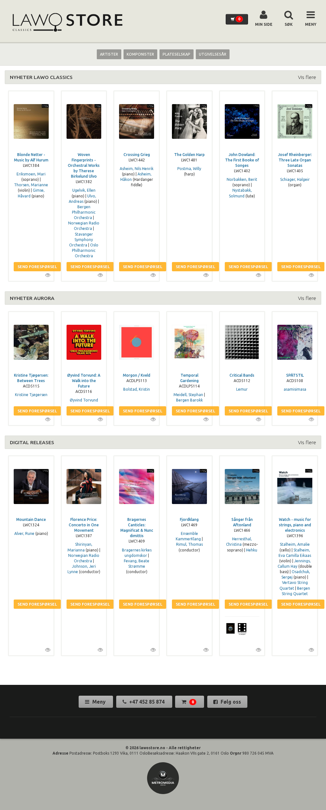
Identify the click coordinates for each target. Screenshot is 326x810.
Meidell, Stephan (188, 395)
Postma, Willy (189, 169)
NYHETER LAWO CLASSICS (41, 77)
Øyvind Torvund (84, 400)
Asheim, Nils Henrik (136, 169)
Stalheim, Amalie (295, 544)
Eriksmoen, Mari (31, 174)
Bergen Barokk (189, 400)
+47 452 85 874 (147, 702)
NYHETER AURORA (32, 298)
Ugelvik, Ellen (84, 190)
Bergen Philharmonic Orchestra (84, 212)
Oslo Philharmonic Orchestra (85, 250)
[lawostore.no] (67, 22)
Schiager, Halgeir (295, 179)
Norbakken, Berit (242, 179)
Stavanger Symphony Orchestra (81, 239)
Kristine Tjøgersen (31, 395)
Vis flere (307, 77)
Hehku (251, 550)
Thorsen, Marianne (31, 185)
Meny (99, 702)
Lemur (242, 389)
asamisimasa (295, 389)
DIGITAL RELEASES (32, 442)
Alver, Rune (24, 533)
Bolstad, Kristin (136, 389)
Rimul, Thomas (189, 544)
